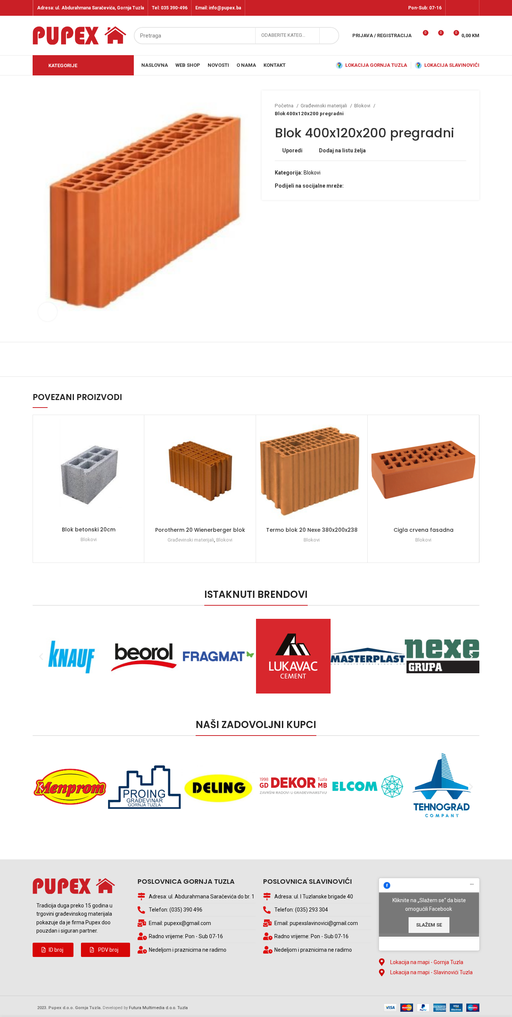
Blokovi (362, 105)
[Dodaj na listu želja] (134, 431)
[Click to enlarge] (47, 311)
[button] (53, 950)
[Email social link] (358, 186)
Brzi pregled (134, 464)
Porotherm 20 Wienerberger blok (200, 530)
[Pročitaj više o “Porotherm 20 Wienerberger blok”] (246, 447)
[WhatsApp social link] (367, 186)
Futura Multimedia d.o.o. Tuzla (158, 1007)
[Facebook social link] (453, 8)
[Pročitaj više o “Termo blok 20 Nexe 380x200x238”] (358, 447)
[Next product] (462, 109)
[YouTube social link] (471, 8)
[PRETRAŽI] (329, 35)
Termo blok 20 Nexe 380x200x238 (312, 530)
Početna (285, 105)
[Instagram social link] (462, 8)
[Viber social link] (375, 186)
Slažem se (429, 925)
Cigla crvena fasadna (424, 530)
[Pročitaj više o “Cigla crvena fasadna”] (469, 447)
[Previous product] (447, 109)
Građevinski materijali (324, 105)
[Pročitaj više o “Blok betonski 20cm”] (134, 447)
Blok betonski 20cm (88, 529)
